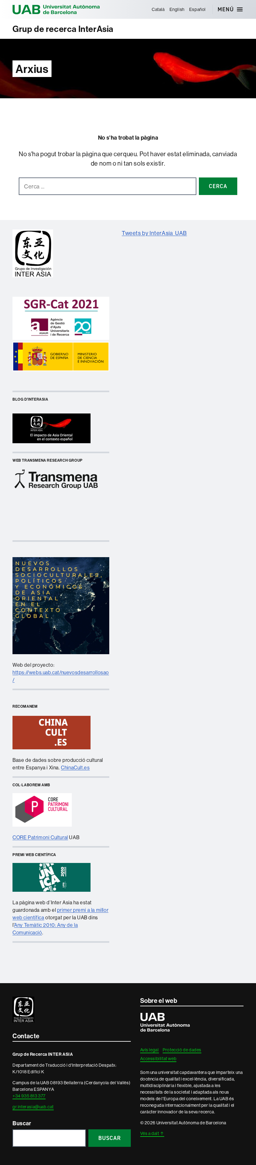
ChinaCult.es (75, 767)
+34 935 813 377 (29, 1096)
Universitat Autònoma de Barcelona (56, 9)
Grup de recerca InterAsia (62, 28)
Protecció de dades (182, 1050)
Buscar (21, 1123)
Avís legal (149, 1050)
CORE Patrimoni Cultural (40, 837)
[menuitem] (158, 9)
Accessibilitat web (158, 1058)
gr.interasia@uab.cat (33, 1107)
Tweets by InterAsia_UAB (154, 233)
